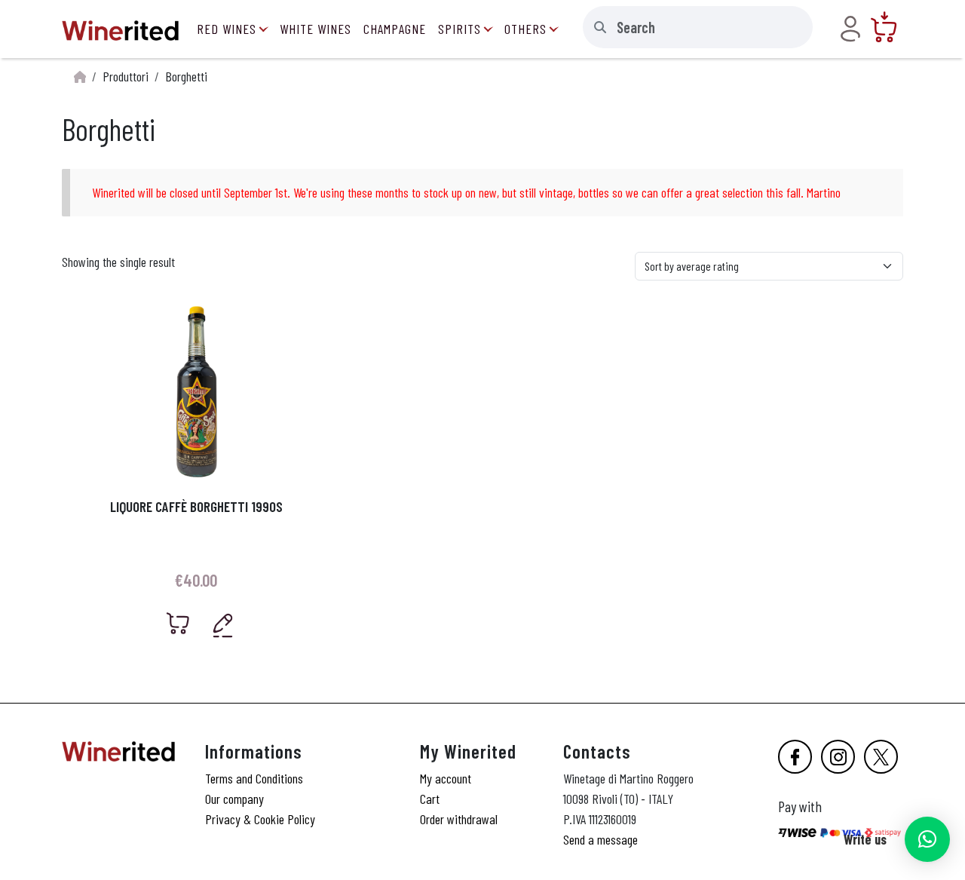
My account (445, 778)
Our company (234, 798)
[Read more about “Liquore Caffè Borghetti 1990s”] (178, 623)
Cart (430, 798)
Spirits (459, 28)
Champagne (394, 28)
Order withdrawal (459, 819)
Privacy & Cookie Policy (260, 819)
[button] (927, 839)
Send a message (600, 839)
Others (525, 28)
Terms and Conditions (254, 778)
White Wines (315, 28)
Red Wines (226, 28)
